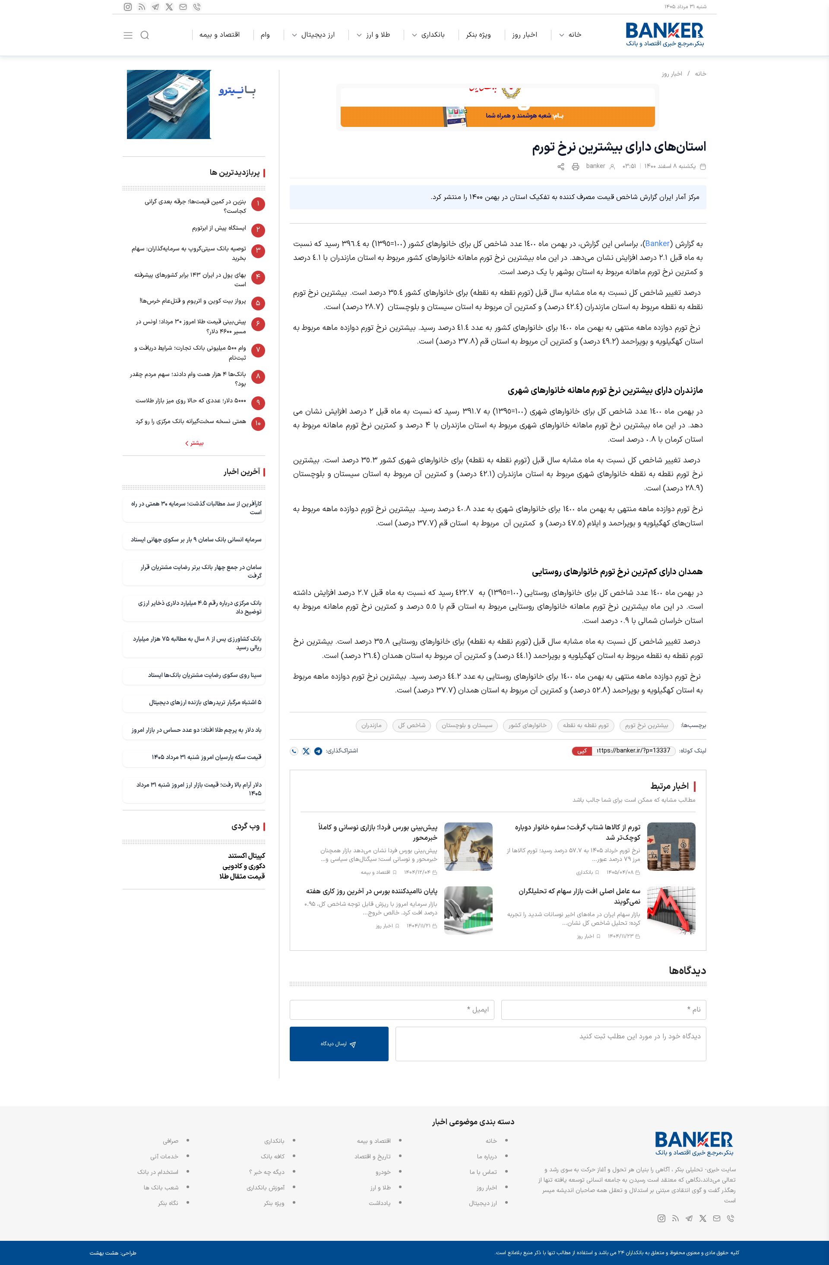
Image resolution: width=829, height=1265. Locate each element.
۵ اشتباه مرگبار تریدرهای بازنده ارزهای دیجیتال (205, 702)
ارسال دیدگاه (334, 1044)
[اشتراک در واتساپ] (294, 751)
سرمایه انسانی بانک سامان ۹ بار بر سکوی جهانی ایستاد (196, 539)
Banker (657, 244)
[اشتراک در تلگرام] (318, 751)
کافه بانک (273, 1156)
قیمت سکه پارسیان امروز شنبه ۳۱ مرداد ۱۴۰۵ (207, 757)
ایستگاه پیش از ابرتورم (219, 228)
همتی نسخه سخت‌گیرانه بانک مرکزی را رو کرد (191, 421)
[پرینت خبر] (575, 167)
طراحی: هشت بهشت (113, 1253)
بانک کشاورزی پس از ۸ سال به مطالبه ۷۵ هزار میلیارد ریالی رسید (197, 643)
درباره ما (487, 1156)
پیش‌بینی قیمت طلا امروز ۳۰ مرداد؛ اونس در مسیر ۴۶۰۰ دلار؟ (191, 326)
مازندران (371, 725)
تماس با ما (483, 1172)
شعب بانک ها (161, 1187)
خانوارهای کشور (528, 725)
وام (265, 35)
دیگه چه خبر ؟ (267, 1172)
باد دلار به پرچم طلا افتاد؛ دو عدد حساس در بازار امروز (196, 730)
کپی (582, 751)
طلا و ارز (378, 35)
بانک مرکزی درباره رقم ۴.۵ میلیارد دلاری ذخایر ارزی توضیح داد (200, 608)
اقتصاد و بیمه (219, 35)
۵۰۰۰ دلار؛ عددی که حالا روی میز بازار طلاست (191, 400)
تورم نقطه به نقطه (586, 725)
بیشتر (197, 443)
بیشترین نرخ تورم (646, 725)
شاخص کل (411, 725)
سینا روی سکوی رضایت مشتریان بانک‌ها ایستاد (205, 675)
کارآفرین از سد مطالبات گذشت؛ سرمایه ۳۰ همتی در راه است (196, 508)
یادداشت (380, 1203)
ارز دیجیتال (318, 35)
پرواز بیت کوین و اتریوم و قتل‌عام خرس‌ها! (193, 301)
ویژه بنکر (478, 35)
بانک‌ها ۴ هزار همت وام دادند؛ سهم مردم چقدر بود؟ (188, 379)
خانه (575, 35)
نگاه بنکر (168, 1203)
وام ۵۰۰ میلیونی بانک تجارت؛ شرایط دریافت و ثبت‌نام (190, 353)
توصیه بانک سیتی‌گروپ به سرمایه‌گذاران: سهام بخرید (189, 253)
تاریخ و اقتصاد (372, 1156)
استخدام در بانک (157, 1172)
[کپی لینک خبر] (561, 167)
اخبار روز (524, 35)
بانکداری (433, 35)
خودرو (383, 1172)
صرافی (170, 1141)
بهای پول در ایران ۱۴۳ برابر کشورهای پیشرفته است (190, 280)
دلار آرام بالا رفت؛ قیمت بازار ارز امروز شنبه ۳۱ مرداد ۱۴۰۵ (199, 789)
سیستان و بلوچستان (467, 725)
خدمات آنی (164, 1156)
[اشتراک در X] (306, 751)
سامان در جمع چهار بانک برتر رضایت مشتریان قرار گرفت (201, 572)
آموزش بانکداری (266, 1187)
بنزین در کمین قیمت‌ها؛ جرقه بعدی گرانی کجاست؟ (195, 206)
